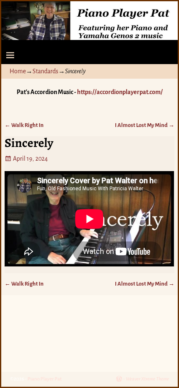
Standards (45, 71)
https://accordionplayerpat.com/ (120, 92)
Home (18, 71)
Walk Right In (24, 125)
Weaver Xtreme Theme (147, 379)
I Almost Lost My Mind (144, 125)
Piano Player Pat (44, 379)
